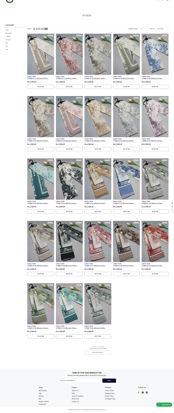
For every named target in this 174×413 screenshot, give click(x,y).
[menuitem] (15, 30)
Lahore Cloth (31, 76)
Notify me (41, 86)
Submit (109, 380)
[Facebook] (139, 392)
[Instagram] (143, 392)
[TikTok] (147, 392)
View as (29, 29)
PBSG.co (104, 409)
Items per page (132, 29)
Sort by (151, 29)
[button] (34, 29)
